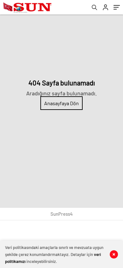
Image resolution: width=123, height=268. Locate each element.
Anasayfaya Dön (61, 103)
